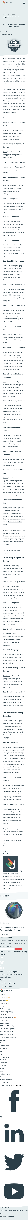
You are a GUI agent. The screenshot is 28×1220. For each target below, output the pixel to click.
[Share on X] (6, 854)
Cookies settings (5, 1085)
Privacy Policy (4, 1082)
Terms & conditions (6, 1080)
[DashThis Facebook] (2, 959)
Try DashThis (7, 986)
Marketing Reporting (6, 1031)
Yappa (5, 507)
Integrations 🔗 (4, 1003)
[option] (14, 1085)
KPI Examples (4, 1057)
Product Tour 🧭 (5, 997)
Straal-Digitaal (17, 507)
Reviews (2, 1077)
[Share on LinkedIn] (4, 854)
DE (20, 1085)
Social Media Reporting (7, 1029)
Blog (1, 1054)
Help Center (4, 1048)
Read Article (4, 934)
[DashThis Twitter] (2, 964)
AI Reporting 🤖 (5, 1009)
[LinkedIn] (14, 1146)
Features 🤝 (4, 1000)
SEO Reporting (4, 1023)
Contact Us (3, 1063)
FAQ (1, 1051)
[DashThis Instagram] (1, 1117)
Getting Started (4, 1046)
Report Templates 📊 (6, 1012)
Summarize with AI (6, 34)
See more (3, 1040)
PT (23, 1085)
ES (17, 1085)
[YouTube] (14, 1205)
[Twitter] (14, 1175)
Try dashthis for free (6, 980)
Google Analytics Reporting (8, 1037)
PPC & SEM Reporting (7, 1026)
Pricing (2, 1006)
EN (11, 1085)
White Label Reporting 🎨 (8, 1017)
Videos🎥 (3, 1014)
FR (14, 1085)
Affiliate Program (5, 1074)
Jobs (1, 1071)
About (2, 1068)
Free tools (3, 1060)
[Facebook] (14, 1114)
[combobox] (11, 1085)
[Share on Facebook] (7, 854)
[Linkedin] (2, 969)
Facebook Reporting (6, 1034)
